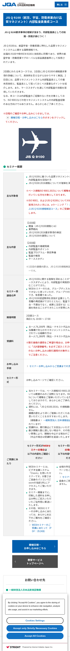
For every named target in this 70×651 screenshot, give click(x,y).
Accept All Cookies (35, 636)
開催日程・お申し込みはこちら (27, 117)
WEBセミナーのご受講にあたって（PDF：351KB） (41, 528)
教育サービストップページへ (35, 561)
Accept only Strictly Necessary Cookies (35, 628)
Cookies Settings (35, 620)
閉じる (60, 4)
